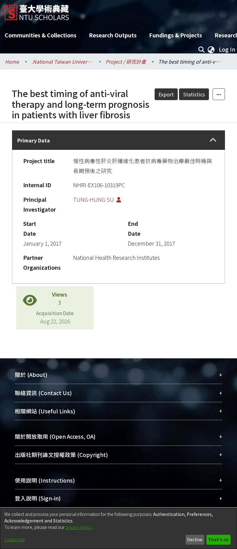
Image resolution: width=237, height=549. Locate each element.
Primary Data (33, 140)
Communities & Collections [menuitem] (41, 35)
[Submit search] (201, 49)
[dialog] (118, 528)
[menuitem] (211, 49)
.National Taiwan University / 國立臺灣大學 (62, 61)
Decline (194, 539)
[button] (213, 140)
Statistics (194, 94)
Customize (14, 539)
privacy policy (78, 527)
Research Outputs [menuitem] (113, 35)
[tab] (118, 140)
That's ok (218, 539)
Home (12, 61)
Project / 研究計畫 (126, 61)
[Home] (37, 10)
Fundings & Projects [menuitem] (175, 35)
